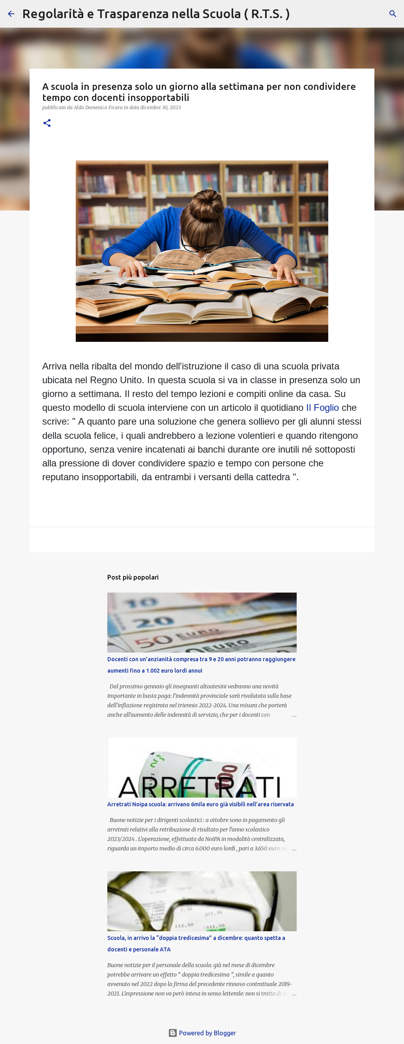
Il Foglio (322, 407)
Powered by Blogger (207, 1033)
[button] (47, 123)
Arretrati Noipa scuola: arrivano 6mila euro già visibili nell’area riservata (200, 804)
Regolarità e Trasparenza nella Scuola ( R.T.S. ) (156, 13)
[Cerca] (301, 13)
